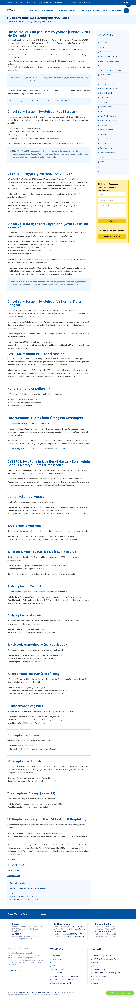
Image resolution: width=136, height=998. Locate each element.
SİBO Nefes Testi (99, 969)
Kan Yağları (104, 125)
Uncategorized (105, 166)
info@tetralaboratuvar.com (81, 3)
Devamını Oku (17, 971)
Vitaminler (103, 171)
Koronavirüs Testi (99, 980)
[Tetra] (11, 10)
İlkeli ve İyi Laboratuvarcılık (61, 983)
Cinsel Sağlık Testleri (66, 10)
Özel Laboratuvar (58, 969)
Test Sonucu (116, 10)
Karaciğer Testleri (106, 130)
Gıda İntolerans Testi (100, 966)
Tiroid (102, 162)
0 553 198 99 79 (63, 101)
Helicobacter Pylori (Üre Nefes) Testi (106, 973)
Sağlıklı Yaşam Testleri (89, 10)
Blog (105, 10)
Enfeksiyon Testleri (107, 84)
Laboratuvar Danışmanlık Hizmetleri (65, 976)
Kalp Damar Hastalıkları (108, 120)
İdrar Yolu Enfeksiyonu (108, 116)
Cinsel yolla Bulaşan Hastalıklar (111, 70)
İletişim (54, 962)
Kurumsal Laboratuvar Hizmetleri (64, 980)
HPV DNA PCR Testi (15, 865)
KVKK (22, 992)
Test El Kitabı (57, 973)
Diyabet (103, 79)
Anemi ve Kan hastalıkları (109, 52)
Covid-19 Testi (105, 75)
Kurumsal (34, 10)
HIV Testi (11, 859)
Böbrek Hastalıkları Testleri (110, 61)
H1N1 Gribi (104, 98)
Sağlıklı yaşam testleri (108, 153)
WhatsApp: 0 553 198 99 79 (22, 896)
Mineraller (103, 134)
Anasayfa (11, 21)
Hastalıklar (104, 102)
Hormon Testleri (106, 107)
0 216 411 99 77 (38, 101)
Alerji (102, 47)
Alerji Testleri (47, 10)
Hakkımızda (56, 956)
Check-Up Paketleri (100, 976)
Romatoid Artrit (106, 148)
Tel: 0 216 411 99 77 (19, 894)
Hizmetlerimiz (57, 959)
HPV (101, 111)
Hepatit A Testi (13, 870)
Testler (102, 157)
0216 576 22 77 (60, 3)
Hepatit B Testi (13, 876)
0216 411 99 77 (32, 3)
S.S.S (53, 966)
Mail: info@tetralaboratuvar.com (24, 899)
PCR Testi (103, 143)
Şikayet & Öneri (42, 992)
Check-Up (103, 66)
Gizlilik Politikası (30, 992)
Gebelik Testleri (106, 93)
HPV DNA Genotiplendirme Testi (105, 959)
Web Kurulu (52, 992)
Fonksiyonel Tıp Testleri (109, 88)
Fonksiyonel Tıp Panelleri (102, 956)
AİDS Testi (104, 43)
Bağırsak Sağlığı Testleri (109, 56)
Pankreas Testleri (106, 139)
